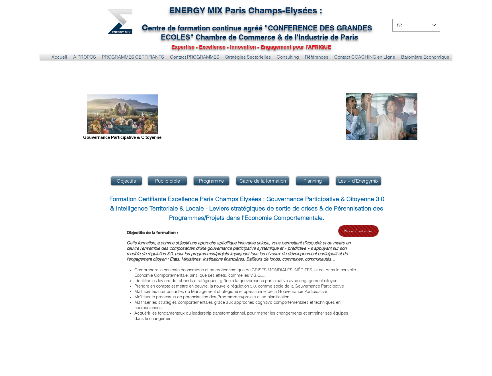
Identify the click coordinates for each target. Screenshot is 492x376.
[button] (133, 57)
